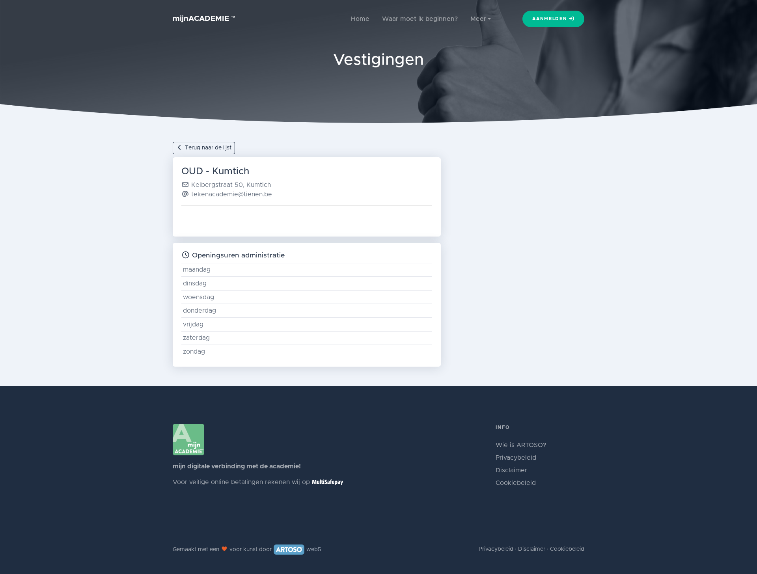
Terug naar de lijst (207, 148)
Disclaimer (511, 470)
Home (360, 19)
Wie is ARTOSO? (521, 445)
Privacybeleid (516, 458)
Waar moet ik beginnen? (420, 19)
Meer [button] (478, 19)
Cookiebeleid (516, 483)
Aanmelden (550, 19)
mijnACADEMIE (204, 18)
